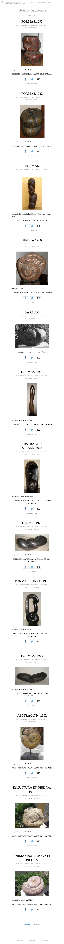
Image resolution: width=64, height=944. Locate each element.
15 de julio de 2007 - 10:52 (39, 169)
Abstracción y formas (32, 27)
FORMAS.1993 (32, 21)
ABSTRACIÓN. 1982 (32, 715)
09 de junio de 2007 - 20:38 (39, 526)
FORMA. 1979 (32, 523)
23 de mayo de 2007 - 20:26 (39, 659)
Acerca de (18, 940)
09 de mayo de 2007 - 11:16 (39, 863)
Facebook (25, 79)
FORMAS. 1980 (32, 372)
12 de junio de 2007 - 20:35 (39, 375)
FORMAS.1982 (32, 93)
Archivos (32, 940)
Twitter (32, 79)
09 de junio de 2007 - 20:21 (39, 584)
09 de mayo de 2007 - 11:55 (39, 719)
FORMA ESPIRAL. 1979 (32, 581)
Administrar (45, 940)
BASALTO (32, 312)
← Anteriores (27, 924)
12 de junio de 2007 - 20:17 (39, 452)
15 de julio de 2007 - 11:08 (39, 25)
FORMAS (32, 166)
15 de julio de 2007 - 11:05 (39, 97)
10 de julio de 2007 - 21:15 (39, 244)
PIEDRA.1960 (32, 240)
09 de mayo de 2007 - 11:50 (39, 795)
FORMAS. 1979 (32, 656)
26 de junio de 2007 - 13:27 (39, 316)
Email (38, 79)
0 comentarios (32, 84)
